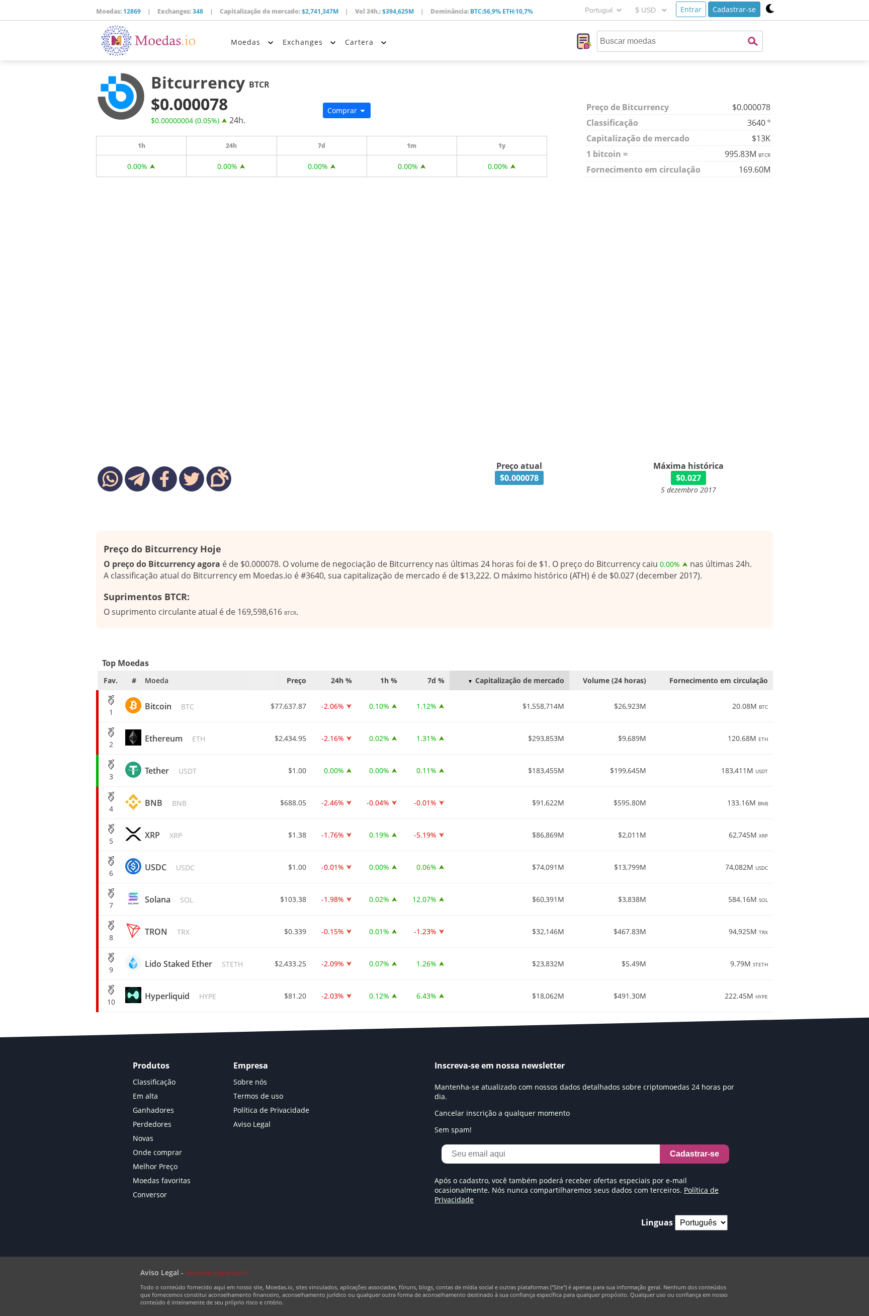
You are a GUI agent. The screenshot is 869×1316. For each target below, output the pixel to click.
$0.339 (295, 931)
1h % (388, 680)
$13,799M (630, 867)
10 (111, 1002)
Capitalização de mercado (519, 680)
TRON (167, 931)
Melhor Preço (155, 1166)
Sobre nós (250, 1082)
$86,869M (548, 835)
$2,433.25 (290, 963)
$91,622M (548, 802)
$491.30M (630, 996)
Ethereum (175, 738)
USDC (170, 867)
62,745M (748, 835)
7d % (436, 680)
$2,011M (632, 835)
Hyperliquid (180, 996)
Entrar (691, 9)
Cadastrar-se (734, 9)
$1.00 (297, 770)
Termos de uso (258, 1096)
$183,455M (546, 770)
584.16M (748, 899)
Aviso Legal (252, 1124)
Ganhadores (153, 1110)
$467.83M (630, 931)
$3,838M (632, 899)
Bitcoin (169, 706)
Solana (169, 899)
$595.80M (630, 802)
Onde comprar (157, 1152)
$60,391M (548, 899)
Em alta (145, 1096)
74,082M (746, 867)
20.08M (750, 706)
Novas (143, 1138)
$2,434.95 (290, 738)
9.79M (749, 963)
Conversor (150, 1194)
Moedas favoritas (162, 1180)
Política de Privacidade (271, 1110)
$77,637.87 (288, 706)
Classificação (154, 1082)
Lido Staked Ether (194, 963)
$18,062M (548, 996)
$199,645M (628, 770)
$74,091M (548, 867)
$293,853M (546, 738)
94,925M (748, 931)
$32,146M (548, 931)
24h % (341, 680)
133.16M (747, 802)
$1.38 (297, 835)
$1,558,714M (543, 706)
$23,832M (548, 963)
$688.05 (293, 802)
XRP (163, 835)
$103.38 (293, 899)
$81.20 (295, 996)
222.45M (746, 996)
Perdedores (152, 1124)
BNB (166, 802)
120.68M (748, 738)
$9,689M (632, 738)
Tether (171, 770)
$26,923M (630, 706)
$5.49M (634, 963)
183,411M (744, 770)
